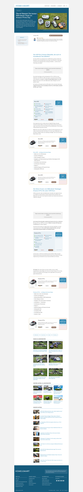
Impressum (57, 490)
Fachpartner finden (19, 486)
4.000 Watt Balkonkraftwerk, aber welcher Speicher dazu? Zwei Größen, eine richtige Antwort (51, 412)
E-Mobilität (59, 5)
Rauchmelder (44, 478)
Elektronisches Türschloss (47, 483)
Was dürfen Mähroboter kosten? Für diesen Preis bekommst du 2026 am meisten (55, 351)
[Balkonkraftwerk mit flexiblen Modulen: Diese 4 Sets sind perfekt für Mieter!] (36, 455)
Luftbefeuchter (32, 478)
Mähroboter (19, 10)
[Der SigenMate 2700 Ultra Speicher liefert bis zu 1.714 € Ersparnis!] (36, 423)
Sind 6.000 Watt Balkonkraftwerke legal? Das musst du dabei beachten (50, 450)
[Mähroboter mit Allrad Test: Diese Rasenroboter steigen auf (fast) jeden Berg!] (40, 372)
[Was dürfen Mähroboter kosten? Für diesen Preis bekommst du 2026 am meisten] (56, 345)
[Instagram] (62, 480)
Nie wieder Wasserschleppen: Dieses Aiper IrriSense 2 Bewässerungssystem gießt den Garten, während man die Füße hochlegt (51, 417)
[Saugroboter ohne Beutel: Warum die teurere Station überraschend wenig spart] (36, 434)
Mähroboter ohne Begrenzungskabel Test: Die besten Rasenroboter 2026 (40, 351)
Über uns (17, 478)
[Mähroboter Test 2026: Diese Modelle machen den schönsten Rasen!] (40, 359)
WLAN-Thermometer (46, 484)
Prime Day (55, 334)
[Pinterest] (60, 480)
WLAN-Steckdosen (32, 483)
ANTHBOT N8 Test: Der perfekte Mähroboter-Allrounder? (55, 364)
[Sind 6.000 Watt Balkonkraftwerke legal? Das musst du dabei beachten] (36, 450)
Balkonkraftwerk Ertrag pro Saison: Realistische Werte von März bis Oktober (51, 428)
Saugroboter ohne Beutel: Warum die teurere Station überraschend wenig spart (50, 433)
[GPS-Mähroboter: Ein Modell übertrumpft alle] (56, 372)
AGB (62, 490)
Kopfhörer (31, 481)
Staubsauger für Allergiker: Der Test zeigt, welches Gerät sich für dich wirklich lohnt (50, 439)
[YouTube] (58, 480)
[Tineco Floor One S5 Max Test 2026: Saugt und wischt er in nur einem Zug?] (36, 461)
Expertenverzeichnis (19, 483)
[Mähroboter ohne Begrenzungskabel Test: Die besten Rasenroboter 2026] (40, 345)
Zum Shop (50, 119)
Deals (49, 334)
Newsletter (57, 478)
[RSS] (63, 480)
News (64, 5)
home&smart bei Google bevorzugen (56, 35)
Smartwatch (31, 484)
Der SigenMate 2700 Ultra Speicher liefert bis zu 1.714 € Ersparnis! (50, 423)
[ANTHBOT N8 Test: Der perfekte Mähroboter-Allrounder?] (56, 359)
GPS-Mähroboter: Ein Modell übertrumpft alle (54, 378)
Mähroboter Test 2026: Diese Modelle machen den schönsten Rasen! (39, 365)
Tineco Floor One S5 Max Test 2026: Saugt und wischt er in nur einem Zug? (51, 461)
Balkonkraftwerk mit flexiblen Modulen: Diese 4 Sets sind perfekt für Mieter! (51, 455)
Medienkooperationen (20, 484)
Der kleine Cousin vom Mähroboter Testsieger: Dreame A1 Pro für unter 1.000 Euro (22, 43)
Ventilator (31, 480)
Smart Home (47, 5)
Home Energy (53, 5)
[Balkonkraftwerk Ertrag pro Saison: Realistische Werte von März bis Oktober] (36, 428)
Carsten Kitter (40, 38)
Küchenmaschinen (45, 481)
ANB (60, 490)
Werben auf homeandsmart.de (21, 481)
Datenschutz (65, 490)
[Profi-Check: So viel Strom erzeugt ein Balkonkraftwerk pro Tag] (36, 444)
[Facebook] (56, 480)
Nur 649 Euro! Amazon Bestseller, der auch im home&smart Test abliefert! (22, 40)
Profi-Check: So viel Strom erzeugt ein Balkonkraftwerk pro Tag (51, 444)
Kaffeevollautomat (45, 480)
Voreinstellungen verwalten (52, 490)
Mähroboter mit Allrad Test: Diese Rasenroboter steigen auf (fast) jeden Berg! (39, 378)
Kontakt (17, 480)
